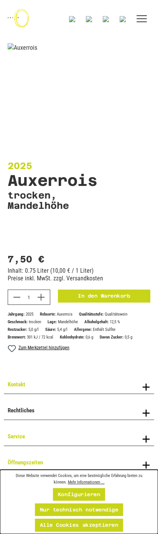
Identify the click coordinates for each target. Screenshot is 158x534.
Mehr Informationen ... (86, 482)
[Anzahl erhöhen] (41, 297)
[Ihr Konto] (105, 19)
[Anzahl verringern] (17, 297)
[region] (79, 86)
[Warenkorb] (122, 19)
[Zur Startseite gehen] (18, 18)
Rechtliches (21, 410)
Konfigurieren (79, 494)
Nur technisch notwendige (79, 510)
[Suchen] (72, 19)
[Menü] (141, 19)
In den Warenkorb (104, 296)
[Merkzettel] (88, 19)
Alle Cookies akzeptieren (79, 525)
